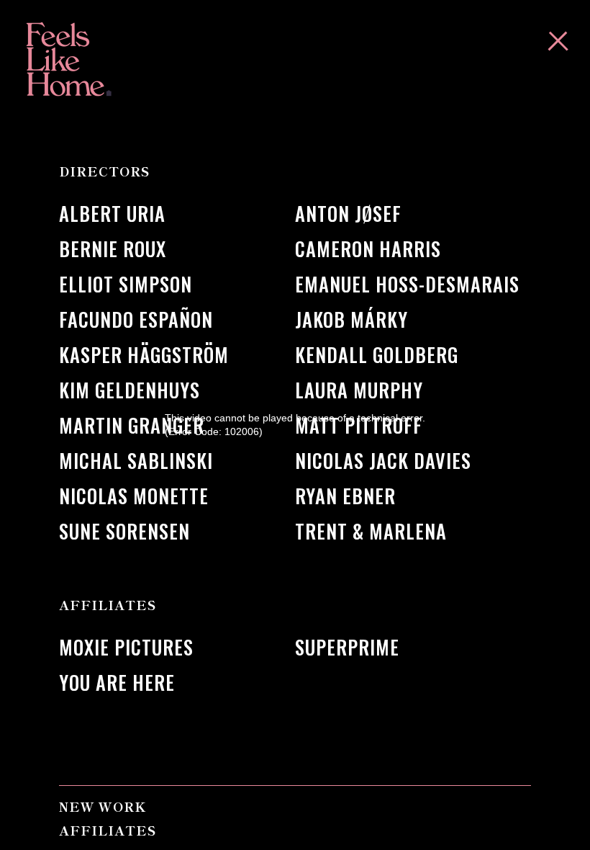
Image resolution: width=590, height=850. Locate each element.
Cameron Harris (368, 249)
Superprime (347, 647)
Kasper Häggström (144, 355)
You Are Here (117, 682)
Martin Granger (131, 425)
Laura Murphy (359, 390)
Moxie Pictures (126, 647)
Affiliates (107, 830)
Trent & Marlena (371, 531)
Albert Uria (112, 214)
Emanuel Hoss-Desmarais (407, 284)
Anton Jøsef (348, 214)
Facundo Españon (136, 319)
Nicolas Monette (134, 496)
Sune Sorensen (124, 531)
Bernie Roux (112, 249)
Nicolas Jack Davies (383, 461)
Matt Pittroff (358, 425)
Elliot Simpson (125, 284)
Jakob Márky (351, 319)
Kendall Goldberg (376, 355)
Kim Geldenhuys (129, 390)
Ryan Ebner (345, 496)
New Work (102, 806)
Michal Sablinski (136, 461)
